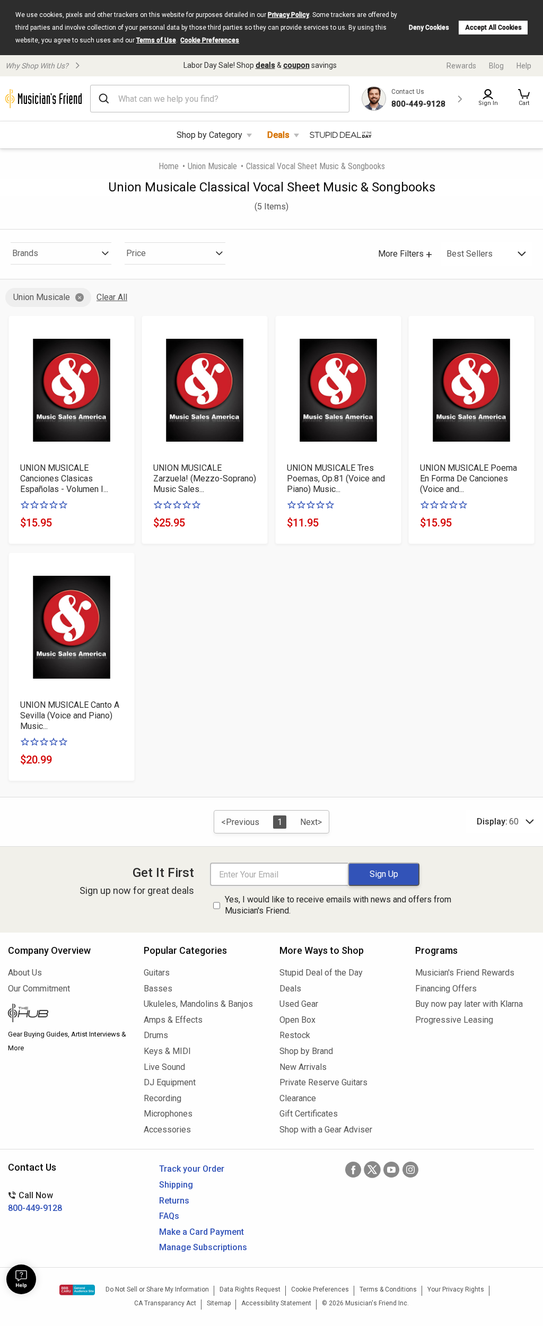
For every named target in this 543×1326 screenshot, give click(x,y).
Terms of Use (156, 40)
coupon (296, 65)
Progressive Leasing (454, 1020)
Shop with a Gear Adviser (325, 1130)
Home (169, 166)
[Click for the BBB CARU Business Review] (77, 1290)
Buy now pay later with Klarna (469, 1004)
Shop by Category (209, 135)
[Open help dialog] (21, 1279)
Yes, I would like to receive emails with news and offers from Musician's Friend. (338, 905)
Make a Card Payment (201, 1232)
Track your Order (191, 1169)
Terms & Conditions (388, 1289)
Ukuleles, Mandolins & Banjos (198, 1004)
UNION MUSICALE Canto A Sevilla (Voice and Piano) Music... (69, 715)
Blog (496, 66)
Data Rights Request (250, 1289)
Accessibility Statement (276, 1303)
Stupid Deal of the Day (321, 973)
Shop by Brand (306, 1051)
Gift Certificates (308, 1114)
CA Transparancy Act (165, 1303)
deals (265, 65)
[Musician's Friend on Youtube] (391, 1169)
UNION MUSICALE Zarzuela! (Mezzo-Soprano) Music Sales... (204, 478)
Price (136, 253)
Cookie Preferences (209, 40)
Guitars (157, 973)
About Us (25, 973)
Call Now (35, 1201)
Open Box (297, 1020)
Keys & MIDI (167, 1051)
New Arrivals (303, 1067)
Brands (25, 253)
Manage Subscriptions (203, 1247)
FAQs (169, 1216)
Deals (278, 135)
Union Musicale (212, 166)
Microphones (168, 1114)
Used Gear (298, 1004)
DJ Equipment (170, 1082)
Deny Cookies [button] (429, 27)
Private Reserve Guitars (323, 1082)
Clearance (297, 1098)
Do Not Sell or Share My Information (157, 1289)
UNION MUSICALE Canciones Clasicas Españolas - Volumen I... (64, 478)
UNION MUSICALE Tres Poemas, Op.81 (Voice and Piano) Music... (336, 478)
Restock (294, 1035)
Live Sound (164, 1067)
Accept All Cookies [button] (493, 27)
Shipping (176, 1185)
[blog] (68, 1014)
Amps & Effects (173, 1020)
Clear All (112, 297)
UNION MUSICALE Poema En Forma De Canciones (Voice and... (468, 478)
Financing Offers (446, 988)
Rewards (461, 66)
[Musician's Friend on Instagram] (410, 1169)
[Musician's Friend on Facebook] (353, 1169)
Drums (156, 1035)
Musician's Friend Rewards (464, 973)
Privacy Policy (288, 15)
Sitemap (219, 1303)
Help (523, 66)
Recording (162, 1098)
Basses (158, 988)
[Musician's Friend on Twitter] (372, 1169)
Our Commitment (39, 988)
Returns (174, 1201)
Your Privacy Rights (455, 1289)
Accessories (167, 1130)
